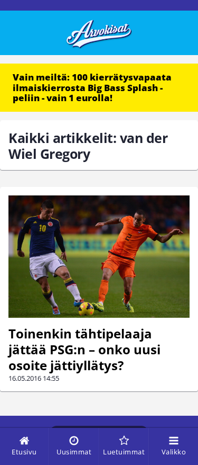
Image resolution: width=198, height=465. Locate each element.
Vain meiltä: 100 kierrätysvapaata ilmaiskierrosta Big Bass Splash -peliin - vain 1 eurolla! (92, 87)
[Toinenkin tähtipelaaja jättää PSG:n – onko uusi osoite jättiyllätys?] (99, 256)
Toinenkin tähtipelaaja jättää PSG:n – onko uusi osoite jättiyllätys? (84, 349)
